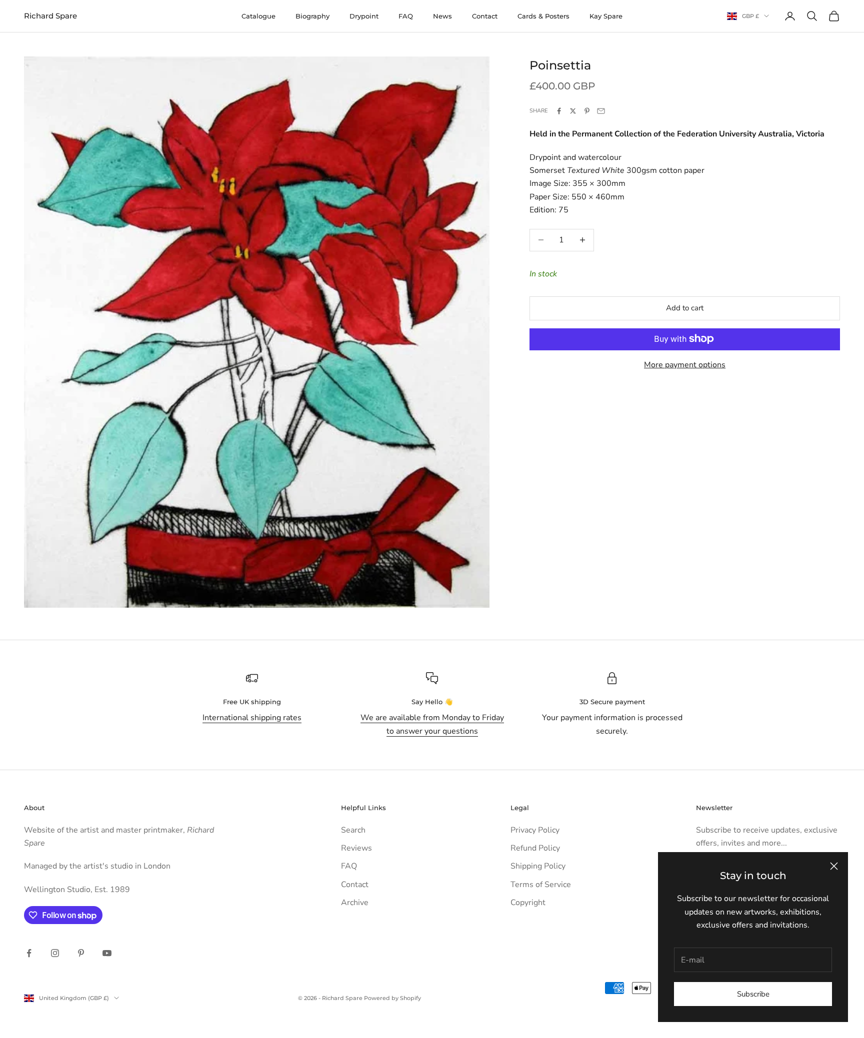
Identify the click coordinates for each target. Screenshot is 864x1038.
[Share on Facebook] (559, 111)
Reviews (356, 848)
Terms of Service (540, 884)
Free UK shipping (252, 702)
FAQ (405, 16)
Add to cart (685, 308)
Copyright (528, 902)
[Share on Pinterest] (587, 111)
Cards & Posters (544, 16)
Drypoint (364, 16)
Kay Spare (606, 16)
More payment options (685, 364)
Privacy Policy (535, 830)
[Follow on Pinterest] (81, 953)
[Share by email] (601, 111)
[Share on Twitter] (573, 111)
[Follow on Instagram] (55, 953)
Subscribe (753, 994)
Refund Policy (535, 848)
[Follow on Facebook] (29, 953)
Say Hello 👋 (432, 702)
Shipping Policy (538, 866)
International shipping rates (252, 717)
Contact (485, 16)
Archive (354, 902)
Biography (313, 16)
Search (353, 830)
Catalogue (259, 16)
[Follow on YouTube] (107, 953)
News (442, 16)
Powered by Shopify (392, 998)
